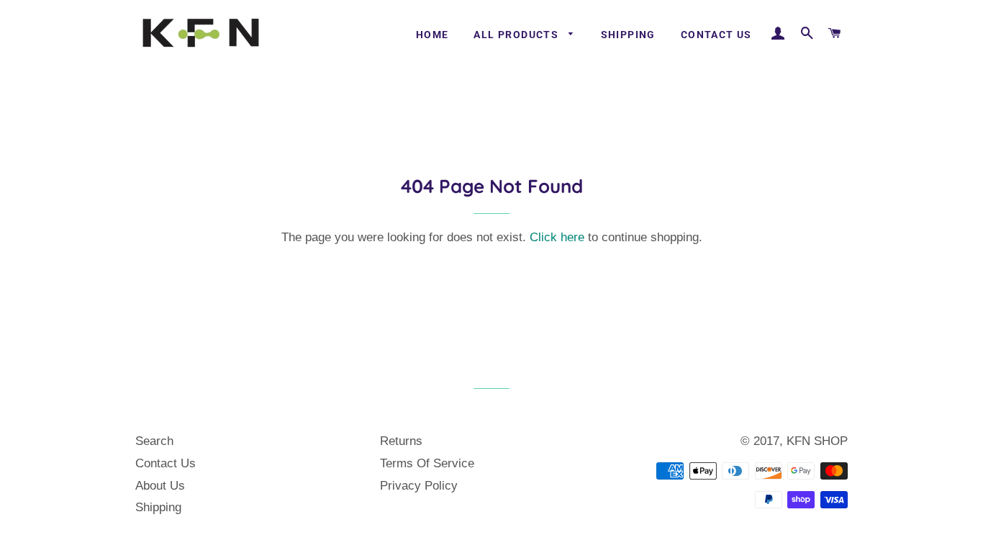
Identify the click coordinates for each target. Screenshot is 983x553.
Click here (557, 237)
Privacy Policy (419, 486)
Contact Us (716, 34)
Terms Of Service (427, 463)
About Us (160, 486)
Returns (401, 441)
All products (517, 34)
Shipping (628, 34)
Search (154, 441)
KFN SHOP (817, 441)
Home (432, 34)
